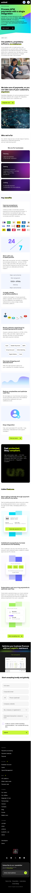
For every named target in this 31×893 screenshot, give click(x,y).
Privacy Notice (10, 868)
